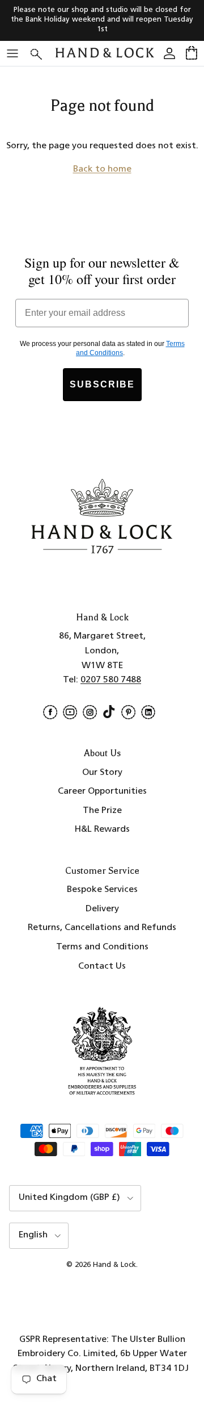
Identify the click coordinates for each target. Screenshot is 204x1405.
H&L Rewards (102, 829)
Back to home (102, 169)
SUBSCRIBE (102, 384)
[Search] (43, 52)
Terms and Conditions (102, 947)
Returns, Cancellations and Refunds (102, 927)
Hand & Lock (114, 1265)
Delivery (102, 909)
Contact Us (102, 966)
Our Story (102, 772)
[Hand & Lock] (105, 53)
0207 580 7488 (110, 680)
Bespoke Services (102, 889)
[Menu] (12, 53)
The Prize (102, 810)
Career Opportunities (102, 791)
